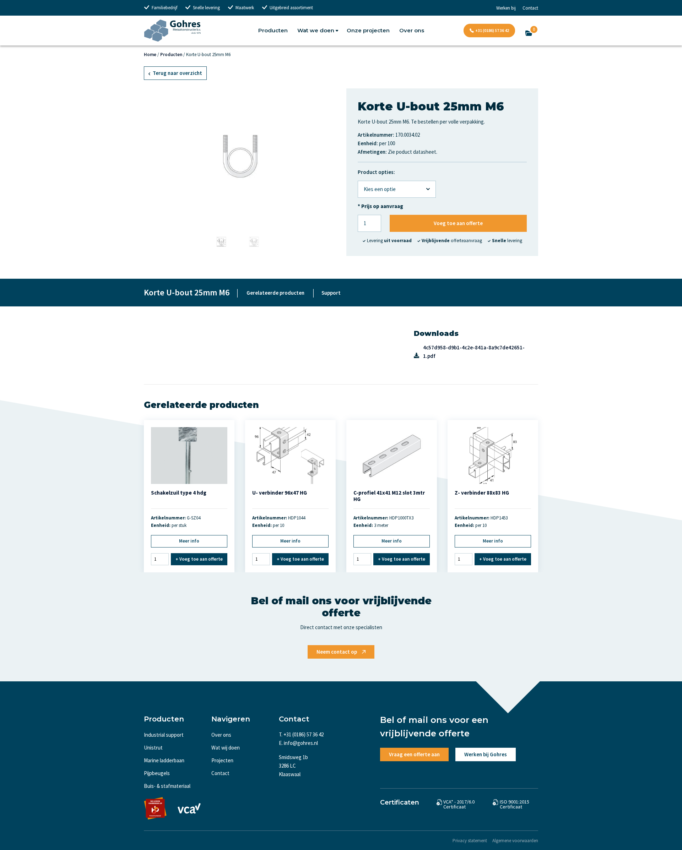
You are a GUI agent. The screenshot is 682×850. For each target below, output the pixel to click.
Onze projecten (368, 30)
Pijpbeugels (157, 773)
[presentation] (151, 156)
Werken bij (506, 8)
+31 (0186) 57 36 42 (492, 30)
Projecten (222, 760)
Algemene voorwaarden (515, 841)
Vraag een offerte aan (414, 754)
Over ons (411, 30)
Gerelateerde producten (275, 292)
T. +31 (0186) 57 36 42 (301, 734)
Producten (273, 30)
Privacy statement (470, 841)
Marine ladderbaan (164, 760)
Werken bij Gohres (485, 754)
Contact (530, 8)
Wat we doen (315, 30)
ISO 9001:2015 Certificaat (514, 804)
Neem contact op (336, 651)
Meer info (189, 541)
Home (150, 54)
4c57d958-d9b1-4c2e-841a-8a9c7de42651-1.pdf (474, 351)
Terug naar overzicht (177, 73)
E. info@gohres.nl (298, 743)
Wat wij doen (225, 747)
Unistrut (153, 747)
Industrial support (164, 734)
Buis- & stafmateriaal (167, 786)
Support (331, 292)
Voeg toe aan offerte (458, 223)
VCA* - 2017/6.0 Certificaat (459, 804)
